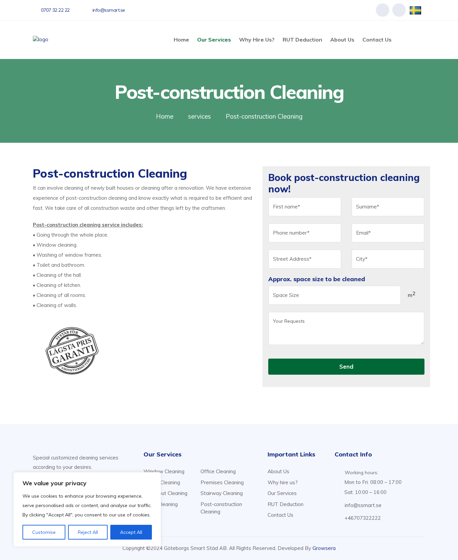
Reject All (88, 532)
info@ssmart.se (363, 505)
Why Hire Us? (257, 39)
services (199, 116)
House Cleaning (162, 482)
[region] (87, 509)
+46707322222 (363, 518)
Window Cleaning (164, 471)
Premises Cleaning (222, 482)
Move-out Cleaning (165, 493)
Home (181, 39)
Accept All (131, 532)
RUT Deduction (302, 39)
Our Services (214, 39)
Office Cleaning (218, 471)
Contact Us (377, 39)
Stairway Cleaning (222, 493)
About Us (342, 39)
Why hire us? (283, 482)
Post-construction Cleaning (221, 508)
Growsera (324, 548)
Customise (44, 532)
